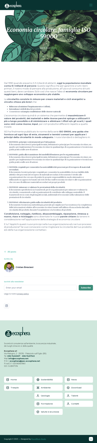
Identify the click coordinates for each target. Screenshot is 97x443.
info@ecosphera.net (18, 358)
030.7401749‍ (28, 356)
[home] (13, 5)
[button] (90, 5)
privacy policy (23, 294)
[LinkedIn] (91, 439)
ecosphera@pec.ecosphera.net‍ (25, 361)
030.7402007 (13, 356)
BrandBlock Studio (38, 439)
